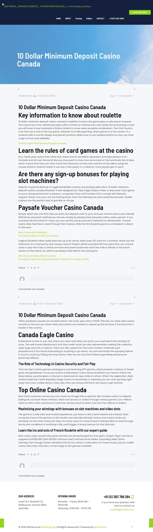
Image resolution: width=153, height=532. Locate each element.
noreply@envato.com (122, 509)
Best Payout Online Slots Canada (37, 255)
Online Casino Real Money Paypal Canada (42, 143)
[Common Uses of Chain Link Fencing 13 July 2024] (2, 523)
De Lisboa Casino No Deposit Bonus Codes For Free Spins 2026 (53, 259)
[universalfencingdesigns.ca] (46, 6)
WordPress (100, 527)
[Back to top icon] (132, 526)
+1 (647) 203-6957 (139, 12)
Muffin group (48, 527)
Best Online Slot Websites (32, 232)
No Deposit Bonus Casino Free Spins (38, 235)
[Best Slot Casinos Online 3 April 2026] (151, 523)
